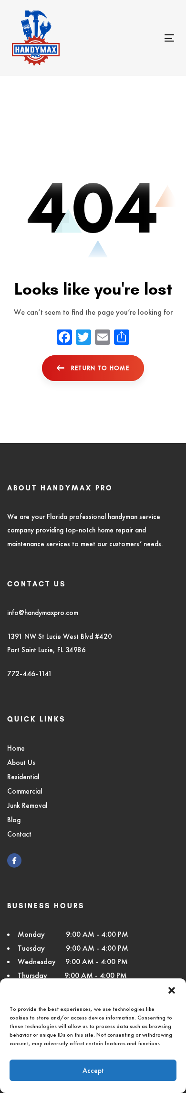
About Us (21, 762)
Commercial (24, 791)
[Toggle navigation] (147, 38)
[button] (171, 990)
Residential (23, 776)
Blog (14, 819)
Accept (93, 1070)
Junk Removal (27, 805)
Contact (19, 833)
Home (16, 748)
